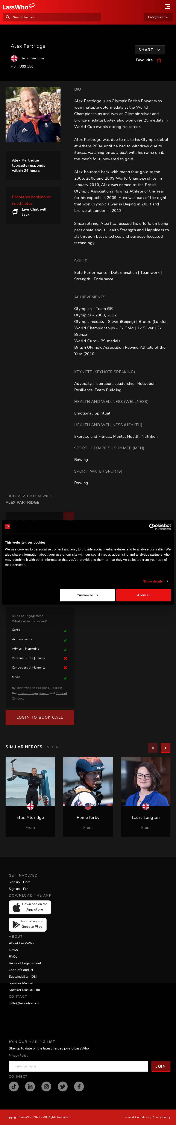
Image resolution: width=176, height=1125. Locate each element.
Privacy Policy (18, 1056)
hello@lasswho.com (24, 1003)
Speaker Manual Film (24, 990)
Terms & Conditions (136, 1117)
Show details (153, 581)
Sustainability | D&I (23, 976)
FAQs (13, 956)
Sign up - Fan (18, 888)
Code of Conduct (21, 970)
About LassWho (21, 943)
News (13, 950)
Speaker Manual (21, 983)
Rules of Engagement (25, 963)
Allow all (143, 595)
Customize (85, 595)
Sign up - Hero (19, 882)
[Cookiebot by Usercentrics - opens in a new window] (152, 527)
